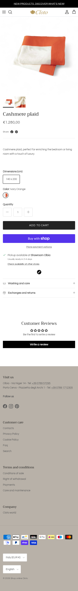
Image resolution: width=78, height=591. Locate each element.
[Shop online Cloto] (39, 12)
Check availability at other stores (23, 264)
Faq (5, 445)
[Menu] (4, 12)
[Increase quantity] (28, 212)
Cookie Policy (11, 439)
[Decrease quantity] (7, 212)
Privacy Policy (11, 434)
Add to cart (39, 225)
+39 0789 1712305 (62, 387)
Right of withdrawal (14, 479)
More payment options (39, 247)
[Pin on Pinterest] (16, 131)
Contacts (8, 428)
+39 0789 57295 (41, 383)
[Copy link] (39, 272)
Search (7, 451)
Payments (9, 484)
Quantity (8, 204)
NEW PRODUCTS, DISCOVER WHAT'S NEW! (39, 4)
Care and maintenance (16, 490)
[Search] (12, 12)
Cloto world (9, 512)
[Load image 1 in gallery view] (39, 56)
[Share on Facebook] (12, 131)
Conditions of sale (13, 473)
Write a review (39, 344)
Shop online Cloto (19, 578)
